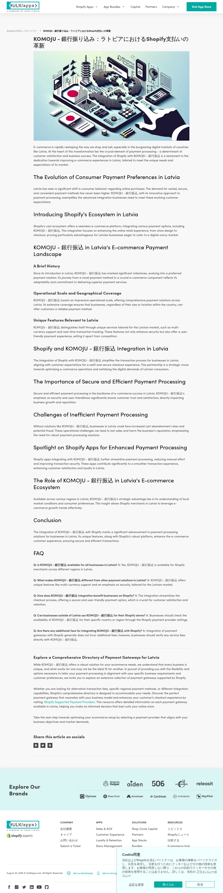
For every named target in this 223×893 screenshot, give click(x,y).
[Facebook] (9, 887)
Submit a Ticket (70, 846)
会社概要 (66, 829)
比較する (173, 840)
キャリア (66, 834)
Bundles (137, 846)
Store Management (109, 846)
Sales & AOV (104, 829)
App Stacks (139, 840)
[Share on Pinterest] (50, 745)
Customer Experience (110, 834)
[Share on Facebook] (35, 745)
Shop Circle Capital (144, 829)
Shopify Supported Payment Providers (69, 702)
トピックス (175, 829)
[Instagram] (16, 887)
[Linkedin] (31, 887)
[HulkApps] (23, 7)
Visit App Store (201, 7)
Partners (137, 834)
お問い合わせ (69, 840)
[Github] (46, 887)
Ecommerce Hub (179, 846)
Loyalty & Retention (109, 840)
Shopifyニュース (178, 834)
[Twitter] (24, 887)
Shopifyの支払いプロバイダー (22, 30)
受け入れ (168, 884)
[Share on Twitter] (42, 745)
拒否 (200, 884)
